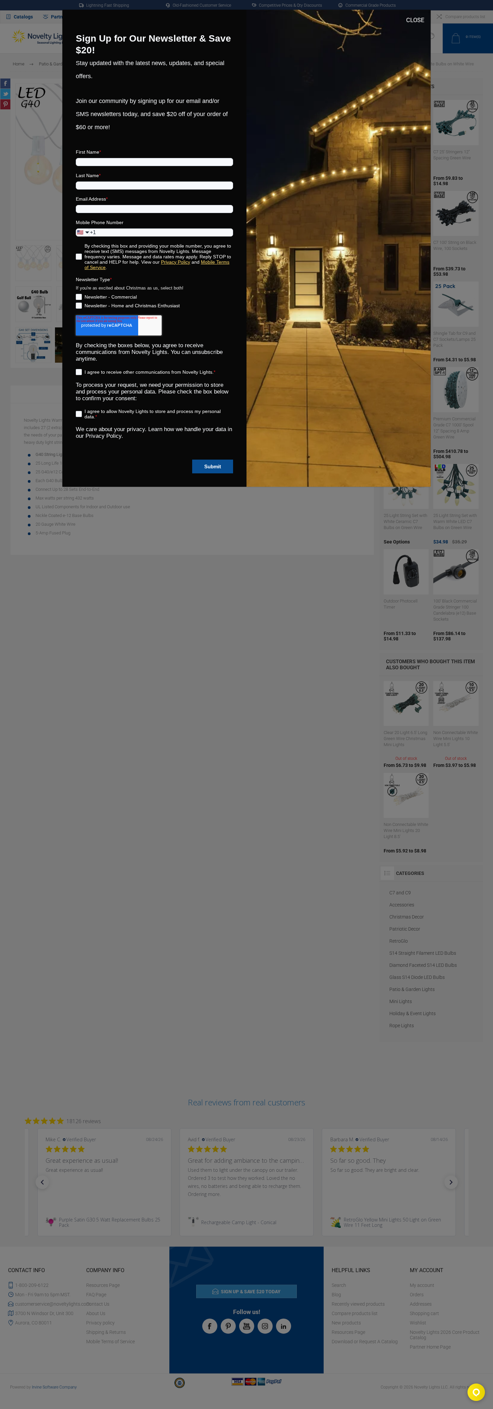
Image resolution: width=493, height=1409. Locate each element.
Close (415, 19)
